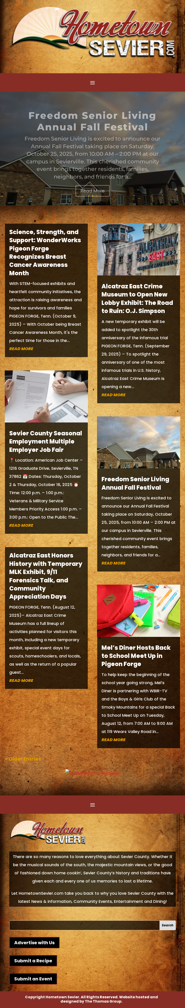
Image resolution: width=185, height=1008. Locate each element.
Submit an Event (33, 979)
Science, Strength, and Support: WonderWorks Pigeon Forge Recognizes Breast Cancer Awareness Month (45, 252)
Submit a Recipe (33, 961)
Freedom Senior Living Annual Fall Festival (92, 116)
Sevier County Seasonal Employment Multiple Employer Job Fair (45, 441)
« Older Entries (23, 759)
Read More (93, 186)
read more (21, 348)
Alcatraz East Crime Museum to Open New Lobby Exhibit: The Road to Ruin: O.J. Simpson (137, 298)
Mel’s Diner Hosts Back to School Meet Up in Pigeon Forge (136, 656)
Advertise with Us (34, 942)
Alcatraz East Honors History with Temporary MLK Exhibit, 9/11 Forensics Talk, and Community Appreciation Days (45, 576)
